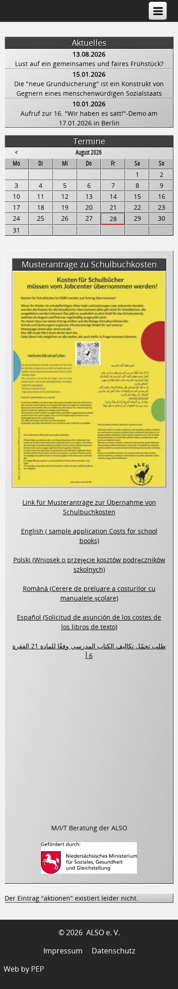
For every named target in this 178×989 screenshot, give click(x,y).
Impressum (63, 951)
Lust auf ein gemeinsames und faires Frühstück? (89, 63)
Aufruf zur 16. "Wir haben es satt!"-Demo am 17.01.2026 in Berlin (89, 118)
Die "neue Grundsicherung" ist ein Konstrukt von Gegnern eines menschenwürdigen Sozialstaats (89, 88)
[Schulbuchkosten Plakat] (89, 482)
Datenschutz (113, 951)
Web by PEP (24, 969)
